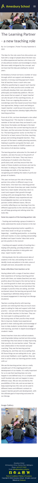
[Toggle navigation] (34, 6)
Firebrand (22, 480)
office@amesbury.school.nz (21, 469)
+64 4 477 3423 (21, 467)
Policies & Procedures (25, 476)
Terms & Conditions (12, 476)
